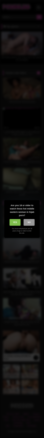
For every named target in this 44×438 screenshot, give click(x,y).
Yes (15, 222)
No (29, 222)
